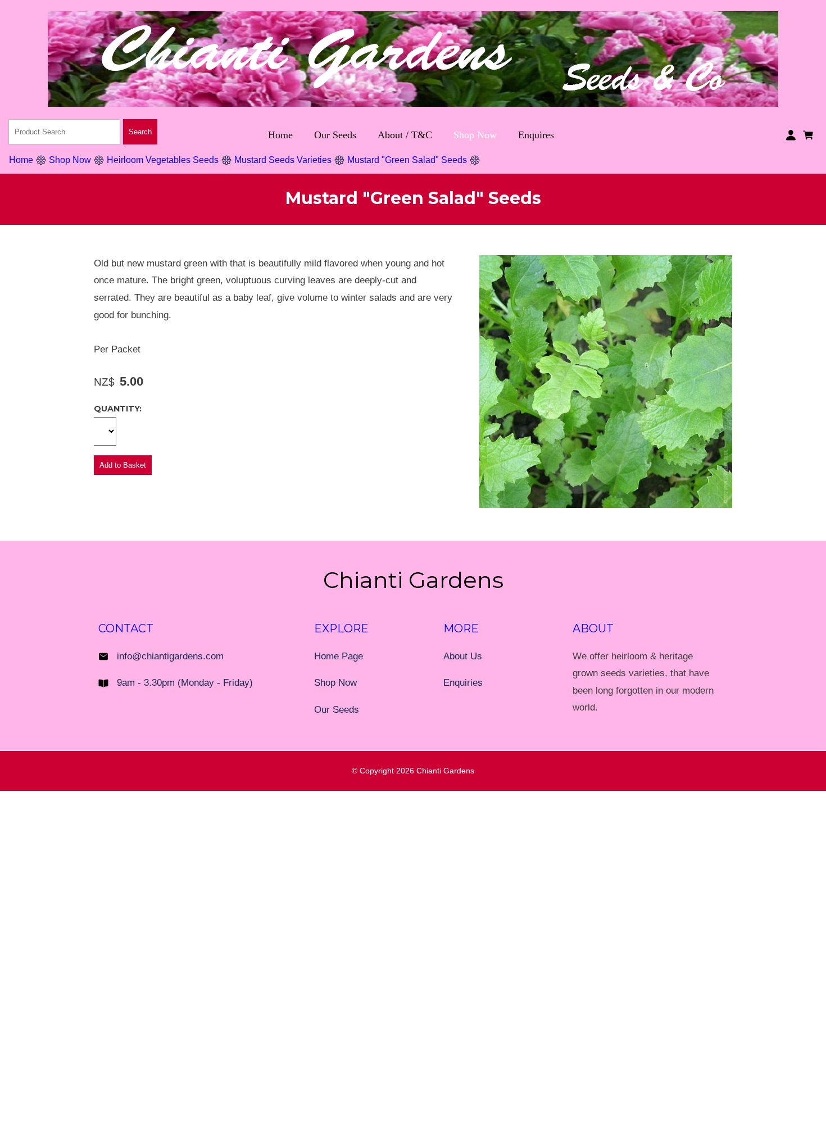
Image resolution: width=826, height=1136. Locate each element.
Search (140, 132)
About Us (462, 656)
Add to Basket (122, 465)
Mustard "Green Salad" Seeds (407, 160)
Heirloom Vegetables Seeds (163, 160)
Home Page (338, 656)
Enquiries (463, 682)
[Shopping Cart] (810, 134)
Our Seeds (335, 135)
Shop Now (475, 135)
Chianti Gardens (445, 770)
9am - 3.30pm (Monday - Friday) (185, 682)
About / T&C (405, 135)
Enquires (536, 135)
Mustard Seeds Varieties (283, 160)
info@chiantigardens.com (170, 656)
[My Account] (791, 135)
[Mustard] (605, 505)
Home (280, 135)
